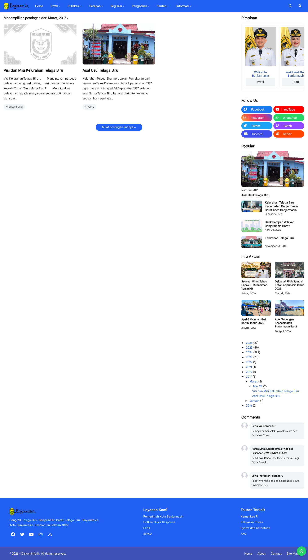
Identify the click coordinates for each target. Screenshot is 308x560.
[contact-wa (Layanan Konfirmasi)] (301, 551)
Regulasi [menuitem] (116, 6)
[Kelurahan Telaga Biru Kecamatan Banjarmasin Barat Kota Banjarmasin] (251, 206)
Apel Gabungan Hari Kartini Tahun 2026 (253, 321)
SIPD (146, 528)
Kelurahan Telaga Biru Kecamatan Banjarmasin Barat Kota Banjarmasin (281, 206)
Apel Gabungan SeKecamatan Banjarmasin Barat (286, 323)
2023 (249, 357)
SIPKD (147, 534)
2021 (249, 367)
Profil (260, 82)
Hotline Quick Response (159, 522)
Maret (254, 381)
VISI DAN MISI (14, 106)
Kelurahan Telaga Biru (279, 238)
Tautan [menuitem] (161, 6)
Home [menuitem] (39, 6)
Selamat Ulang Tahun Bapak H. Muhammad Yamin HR (254, 285)
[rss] (49, 534)
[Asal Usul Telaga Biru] (119, 44)
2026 (249, 343)
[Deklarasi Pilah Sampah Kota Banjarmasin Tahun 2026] (289, 270)
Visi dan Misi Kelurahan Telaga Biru (33, 70)
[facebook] (13, 534)
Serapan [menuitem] (95, 6)
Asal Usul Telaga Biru (100, 70)
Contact (276, 553)
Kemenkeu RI (249, 516)
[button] (290, 6)
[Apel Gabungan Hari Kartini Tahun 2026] (256, 308)
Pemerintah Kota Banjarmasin (163, 516)
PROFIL (89, 106)
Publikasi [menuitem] (73, 6)
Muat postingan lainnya (117, 127)
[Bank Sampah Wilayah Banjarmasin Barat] (251, 226)
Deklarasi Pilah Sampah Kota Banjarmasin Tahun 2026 (289, 285)
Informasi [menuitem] (182, 6)
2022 (249, 362)
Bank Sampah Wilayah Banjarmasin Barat (279, 224)
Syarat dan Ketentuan (255, 528)
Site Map (293, 553)
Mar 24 (258, 386)
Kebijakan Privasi (252, 522)
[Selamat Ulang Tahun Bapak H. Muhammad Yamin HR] (256, 270)
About (261, 553)
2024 (249, 352)
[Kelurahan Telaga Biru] (251, 242)
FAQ (243, 534)
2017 (249, 376)
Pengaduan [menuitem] (139, 6)
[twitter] (22, 534)
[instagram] (40, 534)
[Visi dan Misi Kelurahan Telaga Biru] (40, 44)
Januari (255, 401)
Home (248, 553)
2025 (249, 347)
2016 (249, 405)
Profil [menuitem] (54, 6)
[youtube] (31, 534)
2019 (249, 372)
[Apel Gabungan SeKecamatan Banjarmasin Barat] (289, 308)
